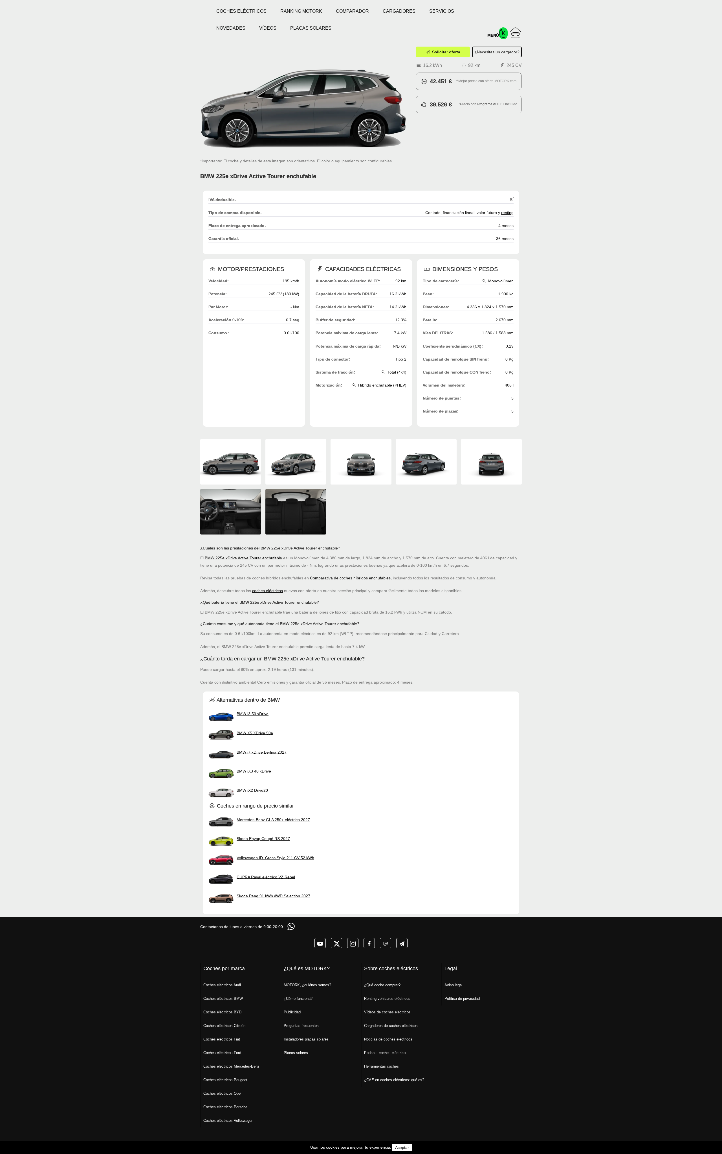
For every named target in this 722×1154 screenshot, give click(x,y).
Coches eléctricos (241, 11)
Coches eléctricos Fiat (221, 1039)
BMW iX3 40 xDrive (254, 771)
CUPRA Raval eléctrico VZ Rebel (266, 876)
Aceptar (402, 1147)
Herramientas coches (381, 1066)
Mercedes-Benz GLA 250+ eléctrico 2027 (273, 819)
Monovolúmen (500, 281)
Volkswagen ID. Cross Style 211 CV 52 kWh (275, 857)
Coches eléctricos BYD (222, 1012)
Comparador (352, 11)
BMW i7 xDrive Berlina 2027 (262, 752)
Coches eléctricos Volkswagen (228, 1120)
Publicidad (292, 1012)
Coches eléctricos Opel (222, 1093)
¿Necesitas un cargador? (497, 52)
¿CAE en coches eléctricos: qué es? (394, 1080)
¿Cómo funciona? (298, 998)
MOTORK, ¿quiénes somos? (307, 985)
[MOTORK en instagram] (352, 943)
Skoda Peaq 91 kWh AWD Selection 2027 (273, 896)
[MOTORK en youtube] (320, 943)
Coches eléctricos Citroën (224, 1026)
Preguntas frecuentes (301, 1026)
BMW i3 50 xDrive (252, 714)
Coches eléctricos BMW (223, 998)
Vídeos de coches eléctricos (387, 1012)
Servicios (441, 11)
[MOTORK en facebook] (369, 943)
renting (507, 212)
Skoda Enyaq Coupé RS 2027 (263, 838)
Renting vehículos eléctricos (387, 998)
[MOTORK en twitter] (336, 943)
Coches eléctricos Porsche (225, 1107)
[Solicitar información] (292, 926)
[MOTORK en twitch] (385, 943)
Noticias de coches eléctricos (388, 1039)
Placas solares (310, 28)
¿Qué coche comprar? (382, 985)
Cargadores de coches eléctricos (391, 1026)
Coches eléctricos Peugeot (225, 1080)
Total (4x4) (396, 372)
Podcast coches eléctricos (386, 1053)
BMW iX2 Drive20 (252, 790)
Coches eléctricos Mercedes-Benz (231, 1066)
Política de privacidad (462, 998)
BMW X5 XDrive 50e (255, 732)
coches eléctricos (267, 590)
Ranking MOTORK (301, 11)
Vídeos (267, 28)
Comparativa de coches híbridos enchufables (350, 578)
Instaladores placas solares (306, 1039)
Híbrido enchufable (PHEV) (381, 385)
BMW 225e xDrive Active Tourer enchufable (243, 558)
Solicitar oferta (445, 52)
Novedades (230, 28)
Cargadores (399, 11)
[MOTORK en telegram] (402, 943)
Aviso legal (453, 985)
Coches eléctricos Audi (222, 985)
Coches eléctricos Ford (222, 1053)
